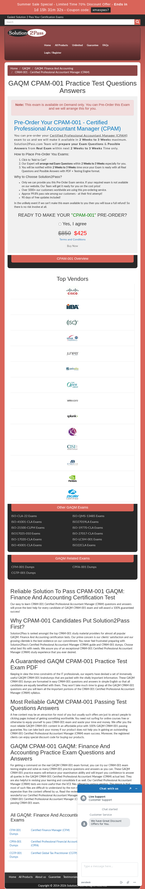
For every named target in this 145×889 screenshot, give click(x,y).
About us (40, 877)
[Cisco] (72, 291)
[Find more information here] (109, 835)
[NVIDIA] (72, 478)
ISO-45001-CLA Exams (26, 545)
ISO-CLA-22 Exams (24, 516)
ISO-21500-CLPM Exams (28, 527)
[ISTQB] (72, 338)
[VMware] (72, 400)
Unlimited (77, 45)
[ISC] (72, 322)
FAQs (106, 45)
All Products (61, 45)
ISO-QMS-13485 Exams (88, 516)
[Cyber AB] (72, 463)
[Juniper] (72, 353)
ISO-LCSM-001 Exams (87, 539)
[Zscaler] (72, 494)
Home (47, 45)
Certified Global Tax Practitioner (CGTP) (54, 853)
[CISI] (72, 447)
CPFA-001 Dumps (84, 567)
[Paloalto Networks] (72, 369)
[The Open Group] (72, 385)
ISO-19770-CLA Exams (87, 527)
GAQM (26, 68)
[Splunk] (72, 416)
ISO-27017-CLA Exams (87, 533)
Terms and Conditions (72, 239)
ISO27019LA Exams (85, 521)
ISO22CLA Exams (84, 545)
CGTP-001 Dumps (23, 572)
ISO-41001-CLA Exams (26, 521)
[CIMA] (72, 431)
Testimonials (70, 877)
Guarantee (92, 45)
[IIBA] (72, 307)
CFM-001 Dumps (22, 567)
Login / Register (52, 53)
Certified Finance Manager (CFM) (50, 830)
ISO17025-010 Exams (25, 533)
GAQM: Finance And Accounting (54, 68)
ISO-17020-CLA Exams (26, 539)
